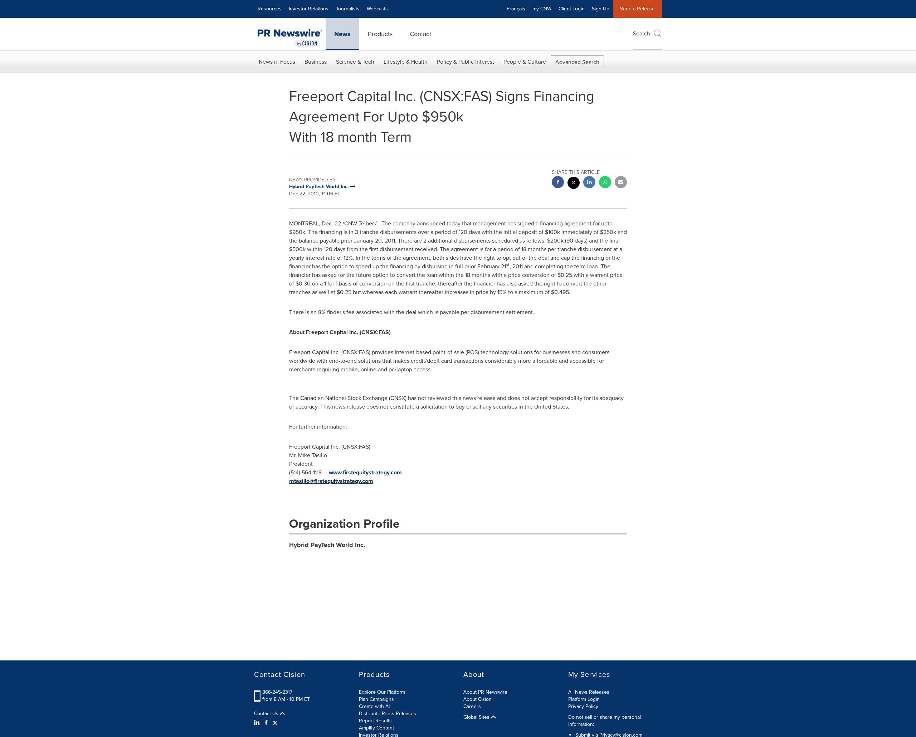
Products (380, 34)
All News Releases (588, 692)
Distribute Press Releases (387, 713)
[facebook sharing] (558, 183)
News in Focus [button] (277, 62)
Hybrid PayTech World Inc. (327, 545)
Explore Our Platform (382, 692)
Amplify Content (376, 728)
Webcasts (377, 9)
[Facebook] (266, 722)
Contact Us (267, 713)
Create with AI (374, 706)
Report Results (375, 720)
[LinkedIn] (258, 722)
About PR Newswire (485, 692)
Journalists (348, 9)
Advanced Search (577, 62)
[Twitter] (275, 722)
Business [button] (315, 62)
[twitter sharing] (573, 184)
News (342, 34)
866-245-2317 (277, 692)
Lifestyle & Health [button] (406, 62)
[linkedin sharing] (589, 183)
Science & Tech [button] (355, 62)
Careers (472, 706)
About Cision (477, 699)
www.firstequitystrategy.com (365, 472)
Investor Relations (308, 9)
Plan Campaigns (376, 699)
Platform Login (584, 699)
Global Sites (477, 717)
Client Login (572, 9)
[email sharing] (621, 183)
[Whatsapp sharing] (605, 183)
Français (516, 9)
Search (641, 33)
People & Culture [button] (524, 62)
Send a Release (637, 9)
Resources (270, 9)
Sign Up (600, 9)
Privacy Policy (583, 706)
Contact (420, 34)
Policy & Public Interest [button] (465, 62)
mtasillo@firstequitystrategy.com (331, 481)
